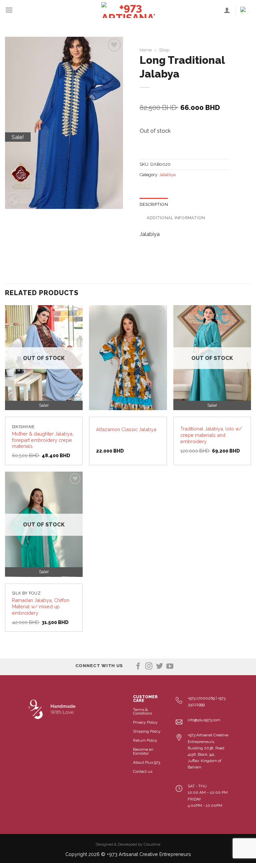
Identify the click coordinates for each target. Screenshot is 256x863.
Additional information (176, 217)
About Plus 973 (146, 762)
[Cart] (245, 10)
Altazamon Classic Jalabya (126, 429)
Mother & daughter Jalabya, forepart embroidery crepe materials (42, 440)
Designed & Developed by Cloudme (128, 844)
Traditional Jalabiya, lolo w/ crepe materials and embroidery (211, 435)
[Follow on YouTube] (169, 666)
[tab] (154, 204)
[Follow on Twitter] (159, 666)
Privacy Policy (145, 722)
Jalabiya (167, 174)
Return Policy (145, 740)
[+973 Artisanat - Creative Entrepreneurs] (128, 10)
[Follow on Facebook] (138, 666)
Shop (164, 49)
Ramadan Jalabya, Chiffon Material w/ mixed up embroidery (40, 606)
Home (146, 49)
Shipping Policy (147, 731)
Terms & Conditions (142, 711)
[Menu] (9, 10)
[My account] (227, 10)
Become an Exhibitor (143, 751)
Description (154, 204)
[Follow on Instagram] (148, 666)
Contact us (142, 771)
